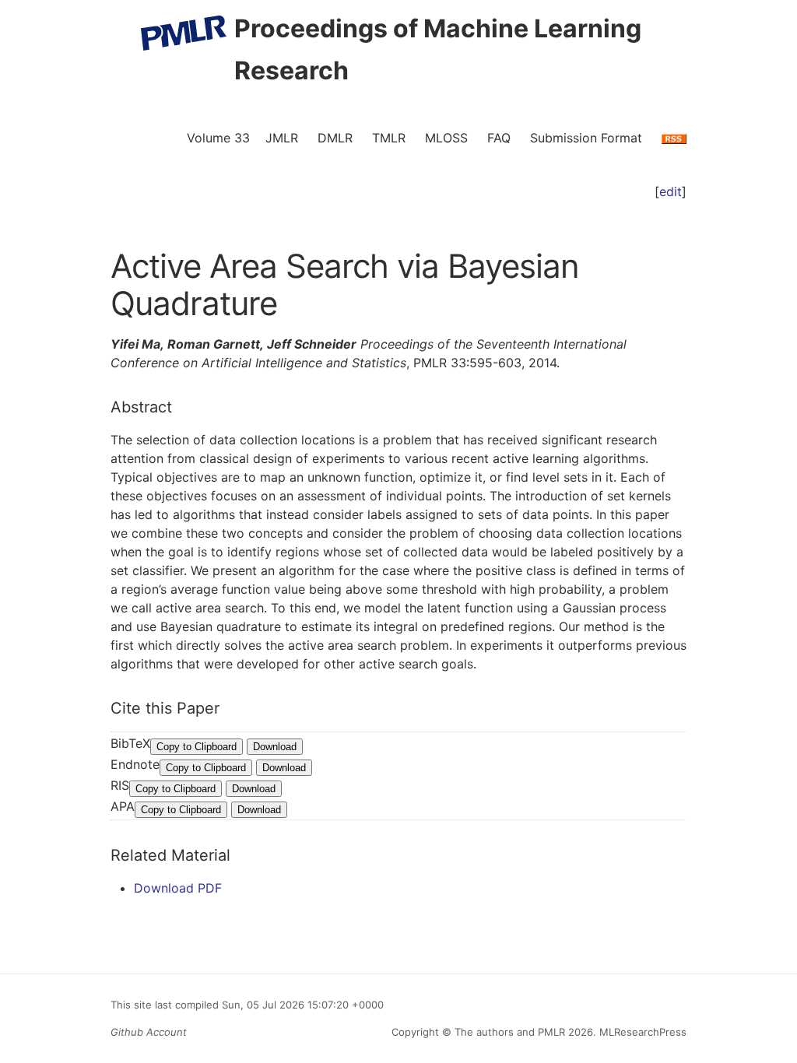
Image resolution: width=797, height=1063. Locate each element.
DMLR (335, 138)
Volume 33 (218, 138)
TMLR (389, 138)
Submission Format (586, 138)
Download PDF (178, 888)
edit (670, 191)
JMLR (281, 138)
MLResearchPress (641, 1032)
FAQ (499, 138)
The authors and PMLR (510, 1032)
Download (275, 747)
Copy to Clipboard (196, 747)
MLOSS (446, 138)
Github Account (149, 1032)
